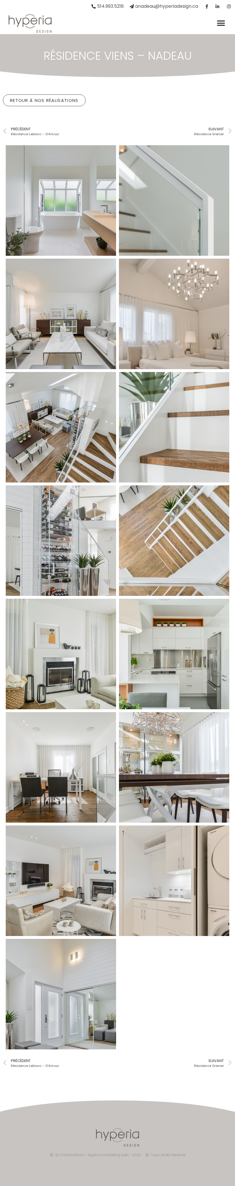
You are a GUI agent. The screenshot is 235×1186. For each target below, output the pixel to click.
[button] (221, 23)
